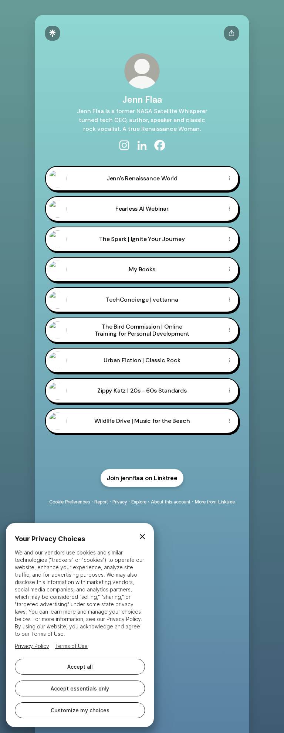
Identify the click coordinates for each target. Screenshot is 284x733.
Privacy (119, 502)
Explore (138, 502)
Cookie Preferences (69, 502)
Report (101, 502)
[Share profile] (231, 33)
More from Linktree (215, 502)
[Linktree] (52, 33)
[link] (124, 145)
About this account (170, 502)
